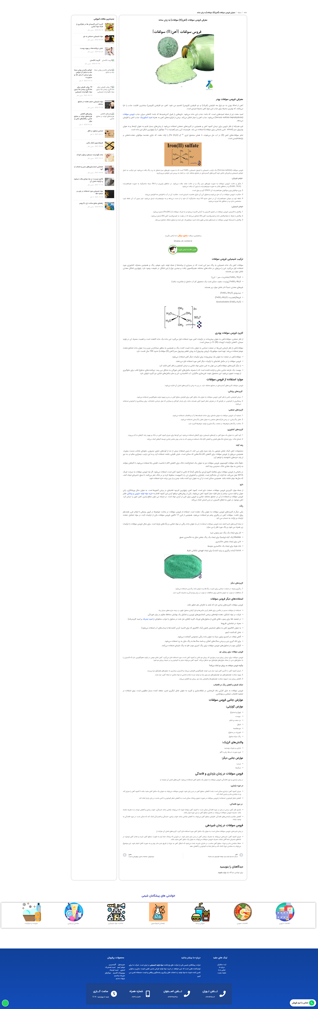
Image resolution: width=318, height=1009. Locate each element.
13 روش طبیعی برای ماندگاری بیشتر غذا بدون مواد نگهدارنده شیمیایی (83, 89)
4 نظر (81, 81)
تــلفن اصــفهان (172, 991)
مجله (239, 12)
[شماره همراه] (148, 994)
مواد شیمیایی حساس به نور (93, 36)
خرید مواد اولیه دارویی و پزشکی (140, 493)
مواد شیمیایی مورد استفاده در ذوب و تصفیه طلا (90, 192)
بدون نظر (91, 30)
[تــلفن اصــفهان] (187, 994)
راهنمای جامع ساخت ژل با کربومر (91, 203)
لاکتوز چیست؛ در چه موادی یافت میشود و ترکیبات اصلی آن (88, 180)
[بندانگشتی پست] (109, 27)
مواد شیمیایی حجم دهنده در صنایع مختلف (90, 102)
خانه (245, 12)
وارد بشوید (222, 872)
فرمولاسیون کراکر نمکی (94, 142)
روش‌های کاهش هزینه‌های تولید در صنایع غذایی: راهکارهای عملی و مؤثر (83, 117)
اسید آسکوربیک (146, 117)
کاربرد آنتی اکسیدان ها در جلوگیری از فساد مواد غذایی (89, 25)
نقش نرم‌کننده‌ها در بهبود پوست (91, 48)
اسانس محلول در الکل (95, 131)
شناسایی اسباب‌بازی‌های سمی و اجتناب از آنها (88, 168)
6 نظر (81, 124)
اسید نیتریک (148, 619)
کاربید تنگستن (95, 60)
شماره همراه (136, 991)
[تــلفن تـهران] (222, 994)
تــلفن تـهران (210, 991)
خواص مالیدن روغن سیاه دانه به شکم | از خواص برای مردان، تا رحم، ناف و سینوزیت (83, 74)
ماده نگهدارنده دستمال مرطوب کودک (90, 154)
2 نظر (92, 197)
